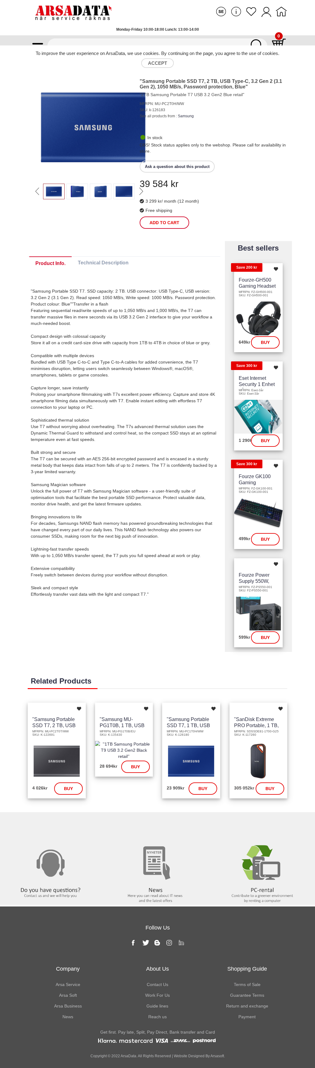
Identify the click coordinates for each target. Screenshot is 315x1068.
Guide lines (157, 1006)
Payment (247, 1016)
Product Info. (50, 263)
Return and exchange (247, 1006)
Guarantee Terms (247, 995)
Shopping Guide (247, 969)
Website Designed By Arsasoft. (199, 1056)
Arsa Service (68, 984)
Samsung (186, 116)
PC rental (262, 825)
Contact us (52, 825)
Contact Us (157, 984)
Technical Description (103, 262)
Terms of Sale (247, 984)
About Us (157, 969)
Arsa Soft (68, 995)
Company (68, 969)
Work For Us (157, 995)
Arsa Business (68, 1006)
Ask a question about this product (177, 166)
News (157, 825)
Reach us (157, 1016)
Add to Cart (164, 222)
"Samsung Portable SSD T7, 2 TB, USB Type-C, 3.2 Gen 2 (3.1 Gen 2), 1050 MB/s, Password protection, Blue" (211, 84)
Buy (265, 342)
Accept (157, 63)
